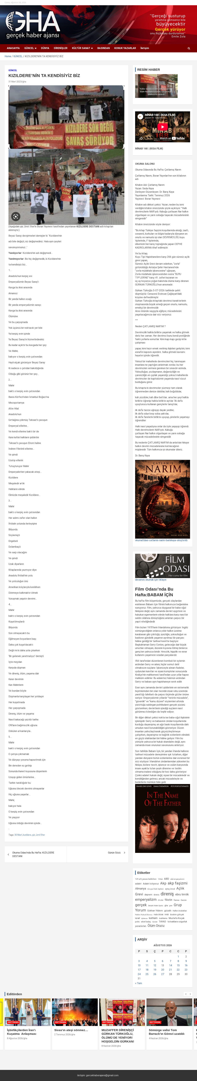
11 (147, 965)
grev (170, 906)
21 (170, 969)
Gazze (183, 900)
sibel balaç (146, 921)
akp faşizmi (177, 883)
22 (178, 969)
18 (147, 969)
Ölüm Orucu (156, 926)
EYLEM (160, 900)
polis (137, 921)
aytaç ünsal (170, 889)
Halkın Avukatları (180, 911)
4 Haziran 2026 (156, 1038)
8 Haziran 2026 (109, 1046)
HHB (167, 914)
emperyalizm (146, 899)
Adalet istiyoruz (151, 883)
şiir (33, 835)
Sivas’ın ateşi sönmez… (71, 1030)
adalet (138, 883)
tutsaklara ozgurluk (177, 921)
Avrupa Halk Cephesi (155, 889)
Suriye (154, 922)
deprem (148, 894)
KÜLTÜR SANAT (81, 48)
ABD (166, 878)
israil (137, 918)
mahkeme (163, 918)
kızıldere (27, 835)
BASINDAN (103, 48)
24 (139, 974)
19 (154, 969)
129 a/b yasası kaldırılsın (146, 879)
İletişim (145, 48)
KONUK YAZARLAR (125, 48)
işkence (144, 918)
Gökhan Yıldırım (155, 910)
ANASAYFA (13, 48)
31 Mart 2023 (15, 81)
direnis (156, 895)
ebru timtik (182, 894)
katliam (153, 918)
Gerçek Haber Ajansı (155, 906)
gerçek (141, 905)
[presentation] (186, 994)
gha (24, 81)
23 (186, 969)
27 (162, 974)
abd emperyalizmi (177, 879)
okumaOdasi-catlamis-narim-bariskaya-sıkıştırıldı (161, 540)
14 (170, 965)
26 (154, 974)
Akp (163, 883)
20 (162, 969)
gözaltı (167, 910)
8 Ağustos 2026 (15, 1038)
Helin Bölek (158, 914)
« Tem (138, 983)
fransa (176, 900)
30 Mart (18, 835)
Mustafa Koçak (176, 918)
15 (178, 965)
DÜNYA (45, 48)
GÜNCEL (29, 48)
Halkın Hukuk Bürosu (143, 915)
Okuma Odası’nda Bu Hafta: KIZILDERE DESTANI (33, 854)
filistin (168, 899)
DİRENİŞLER (60, 48)
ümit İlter (40, 835)
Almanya (140, 888)
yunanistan (140, 926)
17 (139, 969)
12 (154, 965)
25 (147, 974)
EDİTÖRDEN (13, 1022)
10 (139, 965)
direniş (167, 893)
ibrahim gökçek (177, 914)
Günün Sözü (114, 852)
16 (186, 965)
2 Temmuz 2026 (62, 1034)
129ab (160, 879)
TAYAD (162, 921)
